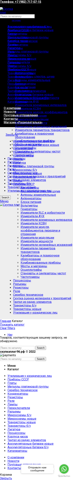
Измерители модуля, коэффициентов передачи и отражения (41, 114)
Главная (5, 321)
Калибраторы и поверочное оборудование (34, 135)
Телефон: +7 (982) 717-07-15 (20, 2)
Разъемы (19, 284)
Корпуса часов (23, 155)
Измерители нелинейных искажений (41, 126)
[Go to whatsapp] (64, 469)
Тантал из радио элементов (26, 180)
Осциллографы (31, 270)
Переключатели (24, 177)
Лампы (18, 159)
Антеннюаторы (25, 83)
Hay (10, 335)
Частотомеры (30, 277)
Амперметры (30, 187)
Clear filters (7, 328)
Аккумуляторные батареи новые (30, 30)
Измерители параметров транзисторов (42, 130)
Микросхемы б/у (19, 55)
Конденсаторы (23, 152)
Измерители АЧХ (32, 216)
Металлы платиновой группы (28, 51)
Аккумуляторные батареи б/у (33, 141)
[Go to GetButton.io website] (64, 476)
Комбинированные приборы (41, 262)
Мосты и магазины (34, 266)
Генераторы (29, 209)
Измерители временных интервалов (41, 105)
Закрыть (12, 135)
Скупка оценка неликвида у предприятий (36, 176)
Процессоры (22, 280)
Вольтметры (29, 205)
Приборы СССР (24, 184)
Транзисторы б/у (24, 305)
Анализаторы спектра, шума (34, 76)
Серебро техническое (28, 295)
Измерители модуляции (31, 119)
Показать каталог (12, 324)
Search (5, 197)
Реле (11, 169)
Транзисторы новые (27, 309)
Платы (17, 180)
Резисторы (21, 287)
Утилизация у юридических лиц (35, 312)
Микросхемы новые (27, 173)
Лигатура (19, 163)
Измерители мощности (37, 241)
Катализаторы (17, 33)
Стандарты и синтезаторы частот (37, 151)
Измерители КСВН (28, 108)
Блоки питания (31, 202)
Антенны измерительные (32, 80)
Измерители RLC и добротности (43, 212)
